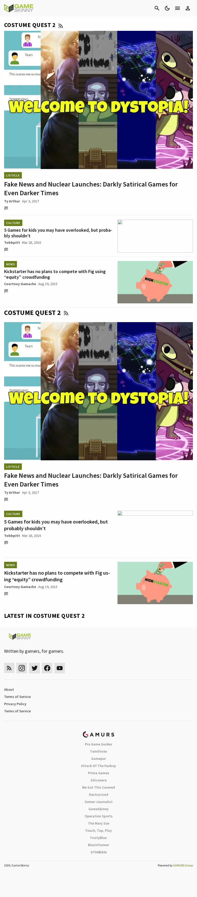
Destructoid (98, 794)
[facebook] (47, 668)
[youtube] (59, 668)
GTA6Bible (99, 852)
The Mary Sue (98, 823)
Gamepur (98, 758)
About (9, 689)
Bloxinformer (98, 845)
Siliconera (99, 780)
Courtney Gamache (20, 284)
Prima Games (98, 773)
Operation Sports (99, 816)
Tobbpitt (12, 242)
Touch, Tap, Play (98, 830)
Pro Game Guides (98, 744)
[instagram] (21, 668)
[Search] (157, 8)
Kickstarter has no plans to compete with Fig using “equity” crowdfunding (55, 274)
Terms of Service (17, 696)
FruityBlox (98, 837)
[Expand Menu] (177, 8)
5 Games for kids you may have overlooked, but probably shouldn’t (58, 233)
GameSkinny (98, 809)
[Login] (188, 8)
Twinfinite (98, 751)
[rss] (9, 668)
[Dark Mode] (167, 8)
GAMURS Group (183, 865)
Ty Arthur (12, 201)
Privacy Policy (15, 704)
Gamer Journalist (99, 801)
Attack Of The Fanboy (98, 765)
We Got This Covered (98, 787)
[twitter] (34, 668)
